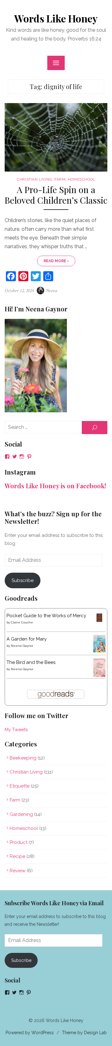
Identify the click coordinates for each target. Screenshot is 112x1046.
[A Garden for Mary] (99, 651)
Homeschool (81, 179)
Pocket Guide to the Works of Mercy (46, 615)
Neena (51, 290)
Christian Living (34, 179)
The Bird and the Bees (31, 662)
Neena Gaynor (22, 645)
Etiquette (20, 786)
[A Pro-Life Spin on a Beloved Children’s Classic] (56, 137)
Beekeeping (23, 758)
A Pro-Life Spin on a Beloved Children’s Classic (56, 195)
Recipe (17, 856)
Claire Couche (22, 622)
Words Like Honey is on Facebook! (55, 485)
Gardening (21, 814)
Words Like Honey (56, 18)
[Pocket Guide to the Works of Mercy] (99, 622)
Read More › (56, 261)
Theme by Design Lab (84, 1032)
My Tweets (16, 729)
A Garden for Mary (27, 639)
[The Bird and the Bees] (99, 675)
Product (18, 842)
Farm (59, 179)
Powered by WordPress (30, 1032)
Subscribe (23, 580)
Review (18, 870)
